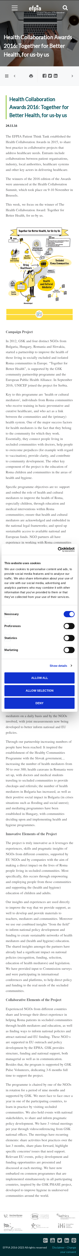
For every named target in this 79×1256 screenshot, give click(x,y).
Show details (58, 665)
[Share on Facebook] (44, 76)
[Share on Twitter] (50, 76)
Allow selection (39, 690)
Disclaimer (58, 1247)
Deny (39, 703)
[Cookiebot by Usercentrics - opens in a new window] (58, 549)
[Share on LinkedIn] (55, 76)
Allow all (39, 677)
